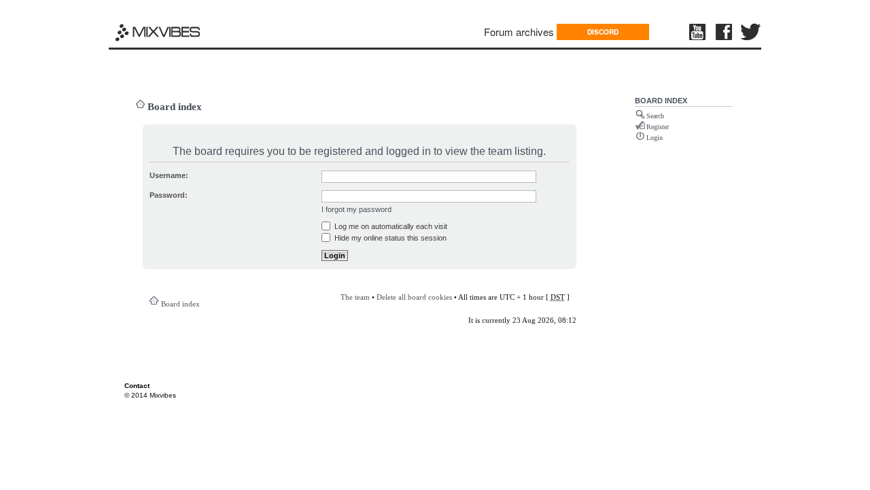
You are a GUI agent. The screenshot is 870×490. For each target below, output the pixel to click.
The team (355, 297)
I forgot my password (356, 209)
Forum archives (519, 31)
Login (654, 137)
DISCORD (603, 32)
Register (657, 126)
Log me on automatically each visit (389, 226)
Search (655, 116)
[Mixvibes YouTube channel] (698, 31)
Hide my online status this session (389, 238)
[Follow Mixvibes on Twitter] (751, 31)
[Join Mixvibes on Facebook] (724, 31)
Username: (169, 175)
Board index (174, 106)
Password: (169, 195)
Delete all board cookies (414, 297)
